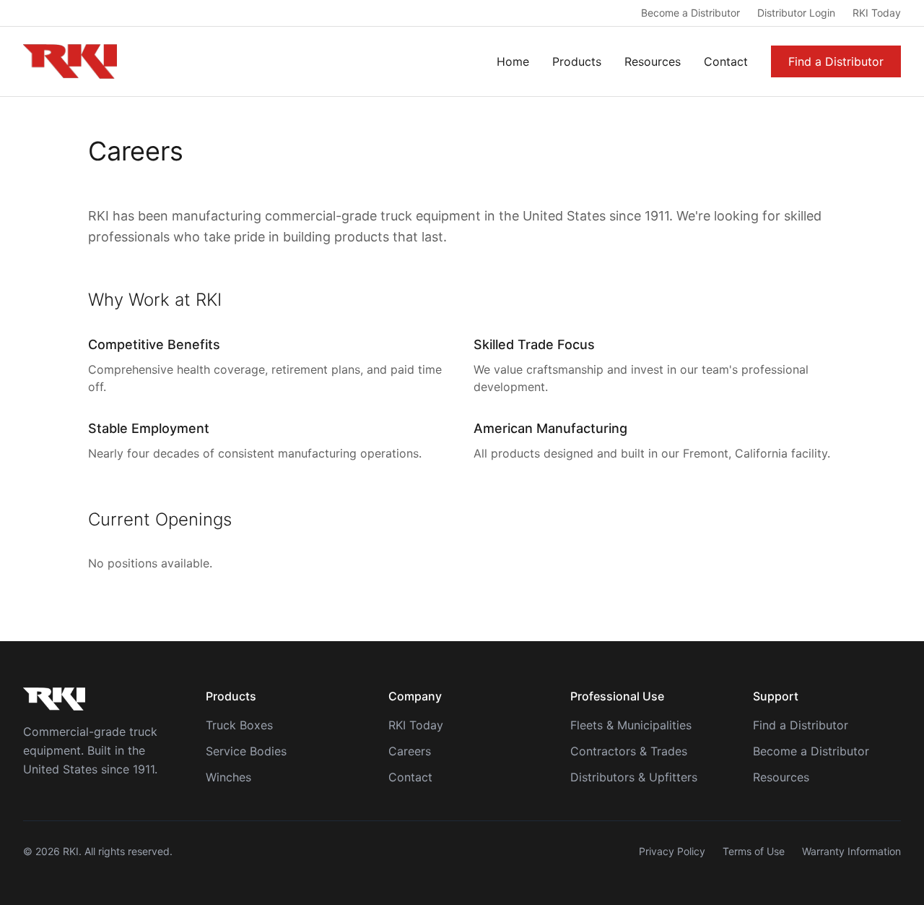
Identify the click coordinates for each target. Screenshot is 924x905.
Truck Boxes (239, 725)
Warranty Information (851, 851)
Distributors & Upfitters (633, 777)
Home (513, 61)
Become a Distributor (690, 13)
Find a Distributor (836, 61)
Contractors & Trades (628, 751)
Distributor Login (796, 13)
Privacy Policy (672, 851)
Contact (726, 61)
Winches (228, 777)
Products (576, 61)
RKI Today (877, 13)
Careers (409, 751)
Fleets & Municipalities (631, 725)
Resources (652, 61)
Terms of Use (754, 851)
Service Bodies (246, 751)
